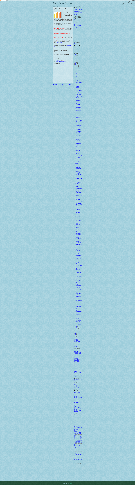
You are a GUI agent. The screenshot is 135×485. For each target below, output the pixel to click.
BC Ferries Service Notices (77, 359)
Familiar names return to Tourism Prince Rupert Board (78, 113)
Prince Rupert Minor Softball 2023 (78, 437)
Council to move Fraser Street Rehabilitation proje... (78, 127)
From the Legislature (76, 386)
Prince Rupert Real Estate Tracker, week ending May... (78, 305)
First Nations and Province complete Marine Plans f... (78, 285)
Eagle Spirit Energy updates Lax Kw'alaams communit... (78, 189)
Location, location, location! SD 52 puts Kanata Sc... (78, 182)
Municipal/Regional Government (78, 379)
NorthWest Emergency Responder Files (76, 339)
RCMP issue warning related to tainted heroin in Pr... (78, 187)
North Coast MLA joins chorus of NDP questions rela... (78, 195)
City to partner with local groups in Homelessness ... (78, 215)
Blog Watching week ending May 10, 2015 (78, 247)
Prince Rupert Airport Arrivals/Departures (76, 371)
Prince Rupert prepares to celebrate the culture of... (78, 139)
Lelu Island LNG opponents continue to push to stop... (78, 302)
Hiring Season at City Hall (78, 233)
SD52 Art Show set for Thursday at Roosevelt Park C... (78, 294)
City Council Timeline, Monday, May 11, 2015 (78, 216)
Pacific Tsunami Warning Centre (77, 368)
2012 (75, 333)
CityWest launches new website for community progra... (78, 118)
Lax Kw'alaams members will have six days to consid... (78, 314)
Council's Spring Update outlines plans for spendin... (78, 223)
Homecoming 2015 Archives (77, 177)
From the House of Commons (77, 385)
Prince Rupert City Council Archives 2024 (77, 346)
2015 (75, 64)
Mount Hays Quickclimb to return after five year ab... (78, 120)
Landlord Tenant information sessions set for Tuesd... (78, 229)
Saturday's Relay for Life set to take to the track (78, 80)
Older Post (71, 84)
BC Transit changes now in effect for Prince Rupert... (78, 316)
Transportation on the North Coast (78, 407)
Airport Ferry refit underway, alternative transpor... (78, 163)
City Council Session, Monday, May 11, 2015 (78, 241)
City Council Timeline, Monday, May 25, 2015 (78, 108)
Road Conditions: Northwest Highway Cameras (77, 351)
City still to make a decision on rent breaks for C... (78, 94)
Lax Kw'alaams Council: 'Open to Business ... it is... (78, 199)
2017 (75, 62)
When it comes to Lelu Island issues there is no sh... (78, 232)
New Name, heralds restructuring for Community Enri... (77, 88)
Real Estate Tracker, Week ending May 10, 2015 (78, 244)
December (77, 65)
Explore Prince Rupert (76, 340)
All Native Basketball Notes (77, 448)
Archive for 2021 (76, 35)
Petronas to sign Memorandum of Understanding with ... (78, 153)
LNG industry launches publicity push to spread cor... (78, 296)
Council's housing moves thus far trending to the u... (78, 299)
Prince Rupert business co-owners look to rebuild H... (78, 258)
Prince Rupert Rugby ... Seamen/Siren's (77, 453)
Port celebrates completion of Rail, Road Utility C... (78, 157)
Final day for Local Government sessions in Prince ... (78, 261)
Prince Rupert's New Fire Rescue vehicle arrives (78, 281)
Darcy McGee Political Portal (77, 387)
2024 (75, 54)
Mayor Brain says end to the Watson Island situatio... (78, 193)
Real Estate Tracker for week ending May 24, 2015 (78, 135)
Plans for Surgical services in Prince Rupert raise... (78, 92)
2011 (75, 334)
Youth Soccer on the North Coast (78, 440)
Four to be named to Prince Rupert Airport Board (78, 125)
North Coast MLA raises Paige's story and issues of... (78, 111)
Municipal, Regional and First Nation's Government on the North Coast (77, 402)
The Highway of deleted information (78, 86)
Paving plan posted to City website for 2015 (78, 123)
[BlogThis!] (61, 60)
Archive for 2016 (76, 40)
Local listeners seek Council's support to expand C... (78, 270)
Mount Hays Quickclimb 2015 (77, 432)
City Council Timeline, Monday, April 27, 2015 (78, 274)
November (77, 66)
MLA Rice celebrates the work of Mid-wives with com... (78, 256)
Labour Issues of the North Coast (78, 400)
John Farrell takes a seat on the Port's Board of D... (78, 320)
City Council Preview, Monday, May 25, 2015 (78, 131)
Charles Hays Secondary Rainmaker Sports (77, 424)
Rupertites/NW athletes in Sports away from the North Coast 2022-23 (78, 459)
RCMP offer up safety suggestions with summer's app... (77, 141)
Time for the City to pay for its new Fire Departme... (78, 121)
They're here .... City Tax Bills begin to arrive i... (78, 146)
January (77, 329)
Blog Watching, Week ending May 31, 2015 (78, 74)
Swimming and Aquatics (77, 441)
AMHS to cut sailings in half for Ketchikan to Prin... (78, 218)
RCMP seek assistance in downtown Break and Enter (78, 162)
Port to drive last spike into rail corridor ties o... (78, 191)
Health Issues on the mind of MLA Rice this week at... (78, 324)
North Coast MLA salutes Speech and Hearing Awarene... (78, 208)
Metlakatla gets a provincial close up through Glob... (78, 178)
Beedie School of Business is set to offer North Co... (78, 96)
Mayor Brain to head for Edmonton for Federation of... (78, 90)
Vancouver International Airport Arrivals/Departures (77, 374)
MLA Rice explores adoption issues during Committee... (78, 312)
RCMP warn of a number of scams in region (78, 234)
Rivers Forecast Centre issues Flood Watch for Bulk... (78, 220)
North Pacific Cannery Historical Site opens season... (78, 322)
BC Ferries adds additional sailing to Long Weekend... (78, 205)
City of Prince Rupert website (77, 352)
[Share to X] (62, 60)
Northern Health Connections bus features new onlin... (78, 82)
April (76, 326)
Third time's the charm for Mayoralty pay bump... (78, 203)
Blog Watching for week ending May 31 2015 (61, 61)
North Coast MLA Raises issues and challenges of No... (78, 265)
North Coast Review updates (77, 19)
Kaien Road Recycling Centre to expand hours (78, 289)
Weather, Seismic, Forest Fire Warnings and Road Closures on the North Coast (78, 411)
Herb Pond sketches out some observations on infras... (78, 263)
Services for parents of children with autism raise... (78, 254)
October (77, 67)
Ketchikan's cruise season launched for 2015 (78, 300)
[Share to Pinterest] (63, 60)
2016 (75, 63)
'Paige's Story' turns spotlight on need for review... (78, 184)
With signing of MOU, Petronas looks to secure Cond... (78, 133)
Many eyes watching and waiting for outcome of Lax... (78, 268)
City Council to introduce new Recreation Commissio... (78, 239)
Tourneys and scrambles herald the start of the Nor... (78, 279)
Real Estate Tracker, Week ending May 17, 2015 (78, 171)
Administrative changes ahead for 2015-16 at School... (78, 78)
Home (63, 84)
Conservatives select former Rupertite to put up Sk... (78, 116)
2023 (75, 55)
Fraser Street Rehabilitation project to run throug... (78, 107)
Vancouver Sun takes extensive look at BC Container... (78, 105)
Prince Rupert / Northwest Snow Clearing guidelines (78, 27)
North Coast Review (62, 3)
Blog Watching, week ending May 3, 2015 (78, 306)
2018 (75, 61)
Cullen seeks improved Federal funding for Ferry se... (78, 225)
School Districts (76, 380)
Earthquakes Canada (76, 366)
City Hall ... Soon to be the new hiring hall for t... (78, 197)
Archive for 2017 (76, 39)
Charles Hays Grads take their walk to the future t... (78, 84)
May (76, 73)
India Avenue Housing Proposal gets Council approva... (78, 272)
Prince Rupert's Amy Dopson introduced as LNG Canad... (78, 283)
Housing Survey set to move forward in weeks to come (78, 100)
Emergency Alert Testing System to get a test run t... (78, 276)
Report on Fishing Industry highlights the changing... (78, 143)
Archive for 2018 (76, 38)
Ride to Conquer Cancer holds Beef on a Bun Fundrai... (78, 251)
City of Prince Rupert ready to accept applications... (78, 155)
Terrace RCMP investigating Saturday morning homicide (78, 175)
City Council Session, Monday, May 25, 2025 (78, 129)
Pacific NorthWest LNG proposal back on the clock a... (78, 169)
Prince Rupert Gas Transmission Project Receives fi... (78, 237)
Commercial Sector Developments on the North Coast (77, 392)
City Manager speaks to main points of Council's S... (78, 210)
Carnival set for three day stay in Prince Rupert (78, 318)
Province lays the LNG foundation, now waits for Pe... (78, 149)
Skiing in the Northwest (76, 447)
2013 (75, 332)
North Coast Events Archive (77, 43)
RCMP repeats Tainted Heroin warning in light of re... (78, 159)
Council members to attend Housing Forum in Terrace (78, 212)
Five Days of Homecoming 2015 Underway (78, 201)
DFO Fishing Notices (76, 360)
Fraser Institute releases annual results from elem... (78, 288)
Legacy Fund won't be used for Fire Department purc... (78, 103)
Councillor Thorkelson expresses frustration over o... (78, 98)
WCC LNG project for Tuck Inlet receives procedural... (78, 227)
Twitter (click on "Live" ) (77, 51)
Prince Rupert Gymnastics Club (77, 436)
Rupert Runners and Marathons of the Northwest (77, 456)
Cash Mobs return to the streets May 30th (78, 167)
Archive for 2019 (76, 37)
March (76, 327)
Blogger (71, 483)
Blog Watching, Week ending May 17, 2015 (78, 173)
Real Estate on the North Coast (77, 406)
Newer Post (55, 84)
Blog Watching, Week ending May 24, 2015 (78, 137)
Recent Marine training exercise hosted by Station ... (78, 292)
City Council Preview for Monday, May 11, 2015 (78, 243)
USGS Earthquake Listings (77, 367)
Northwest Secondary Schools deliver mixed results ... (78, 151)
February (77, 328)
